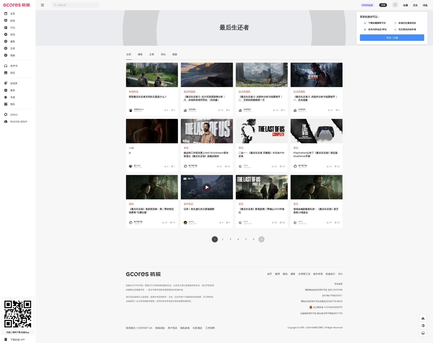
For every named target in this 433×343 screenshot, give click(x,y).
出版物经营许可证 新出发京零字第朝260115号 (321, 313)
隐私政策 (185, 327)
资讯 (186, 147)
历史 (415, 5)
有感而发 (133, 91)
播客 (293, 273)
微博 (277, 273)
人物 (131, 147)
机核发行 (330, 273)
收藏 (405, 5)
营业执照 (338, 283)
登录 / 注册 (392, 37)
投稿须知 (160, 327)
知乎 (269, 273)
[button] (261, 239)
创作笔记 (188, 203)
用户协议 (172, 327)
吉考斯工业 (304, 273)
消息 (425, 5)
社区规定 (197, 327)
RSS (340, 273)
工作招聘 (210, 327)
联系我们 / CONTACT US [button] (139, 327)
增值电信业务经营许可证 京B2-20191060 (324, 289)
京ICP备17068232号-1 (332, 295)
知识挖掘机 (190, 91)
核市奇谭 (318, 273)
